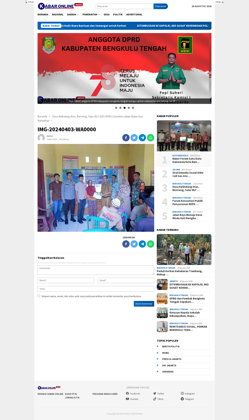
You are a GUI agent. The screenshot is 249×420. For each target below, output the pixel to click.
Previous (42, 67)
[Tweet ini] (134, 137)
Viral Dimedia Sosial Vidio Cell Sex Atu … (187, 174)
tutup (30, 1)
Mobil (165, 352)
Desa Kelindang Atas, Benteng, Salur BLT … (186, 188)
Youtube (134, 399)
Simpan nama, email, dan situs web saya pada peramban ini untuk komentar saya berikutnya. (91, 296)
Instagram (190, 393)
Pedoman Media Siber (105, 394)
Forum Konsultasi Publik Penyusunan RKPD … (187, 202)
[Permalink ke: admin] (41, 137)
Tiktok (160, 399)
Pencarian (160, 6)
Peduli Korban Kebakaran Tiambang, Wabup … (180, 272)
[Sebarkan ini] (126, 137)
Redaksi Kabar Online (50, 394)
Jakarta (174, 281)
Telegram (189, 399)
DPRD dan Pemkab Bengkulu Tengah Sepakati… (187, 300)
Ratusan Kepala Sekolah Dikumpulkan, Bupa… (185, 314)
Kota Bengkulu (180, 155)
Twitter (160, 393)
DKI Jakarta (169, 365)
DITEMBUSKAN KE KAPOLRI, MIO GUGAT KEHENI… (189, 286)
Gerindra (167, 371)
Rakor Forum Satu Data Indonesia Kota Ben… (186, 160)
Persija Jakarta (171, 358)
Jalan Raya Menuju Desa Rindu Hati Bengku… (187, 216)
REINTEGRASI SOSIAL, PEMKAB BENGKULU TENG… (188, 328)
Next (207, 67)
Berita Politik (171, 346)
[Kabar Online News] (60, 5)
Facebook (135, 393)
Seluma (176, 169)
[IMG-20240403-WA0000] (96, 188)
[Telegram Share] (142, 137)
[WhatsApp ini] (150, 137)
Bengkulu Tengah (181, 183)
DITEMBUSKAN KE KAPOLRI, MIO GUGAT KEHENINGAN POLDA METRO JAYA (156, 25)
